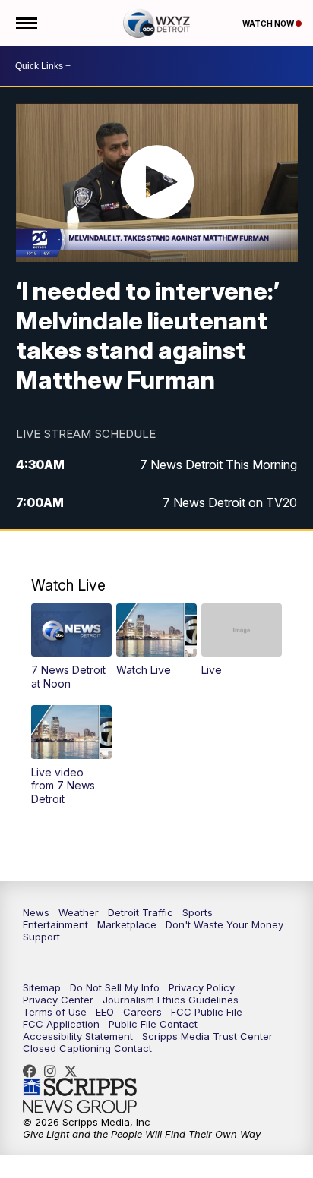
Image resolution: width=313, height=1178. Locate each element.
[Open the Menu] (25, 23)
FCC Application (61, 1024)
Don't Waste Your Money (224, 924)
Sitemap (42, 987)
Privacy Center (58, 1000)
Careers (142, 1012)
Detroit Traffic (140, 912)
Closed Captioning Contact (87, 1048)
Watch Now (269, 23)
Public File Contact (153, 1024)
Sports (197, 912)
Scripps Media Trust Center (207, 1036)
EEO (105, 1012)
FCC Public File (206, 1012)
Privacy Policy (202, 987)
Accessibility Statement (78, 1036)
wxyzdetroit (33, 1071)
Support (41, 937)
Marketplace (126, 924)
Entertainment (55, 924)
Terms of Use (55, 1012)
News (36, 912)
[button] (71, 646)
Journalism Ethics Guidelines (171, 1000)
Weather (78, 912)
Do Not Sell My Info (115, 987)
